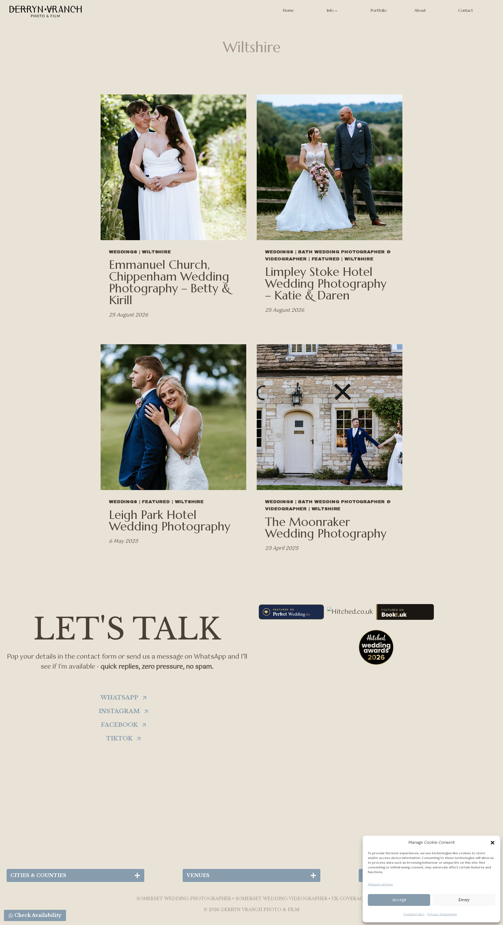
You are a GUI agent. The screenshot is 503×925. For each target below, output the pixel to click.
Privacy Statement (442, 914)
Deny (464, 899)
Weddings (123, 251)
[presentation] (173, 167)
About (420, 10)
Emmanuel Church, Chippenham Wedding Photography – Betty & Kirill (170, 282)
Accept (399, 899)
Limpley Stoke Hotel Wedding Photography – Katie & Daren (325, 283)
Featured (326, 258)
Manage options (380, 884)
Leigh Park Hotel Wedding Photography (169, 520)
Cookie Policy (414, 914)
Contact (465, 10)
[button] (492, 842)
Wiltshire (156, 251)
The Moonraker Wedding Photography (325, 527)
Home (288, 10)
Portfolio (378, 10)
